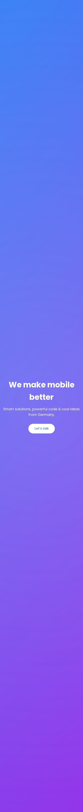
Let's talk (42, 428)
